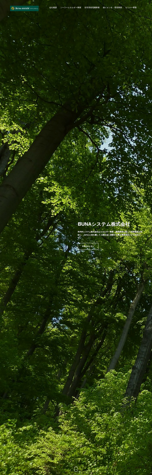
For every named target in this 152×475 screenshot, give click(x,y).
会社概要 (53, 7)
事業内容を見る (88, 246)
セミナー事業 (131, 7)
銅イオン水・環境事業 (112, 7)
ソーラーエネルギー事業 (70, 7)
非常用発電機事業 (92, 7)
